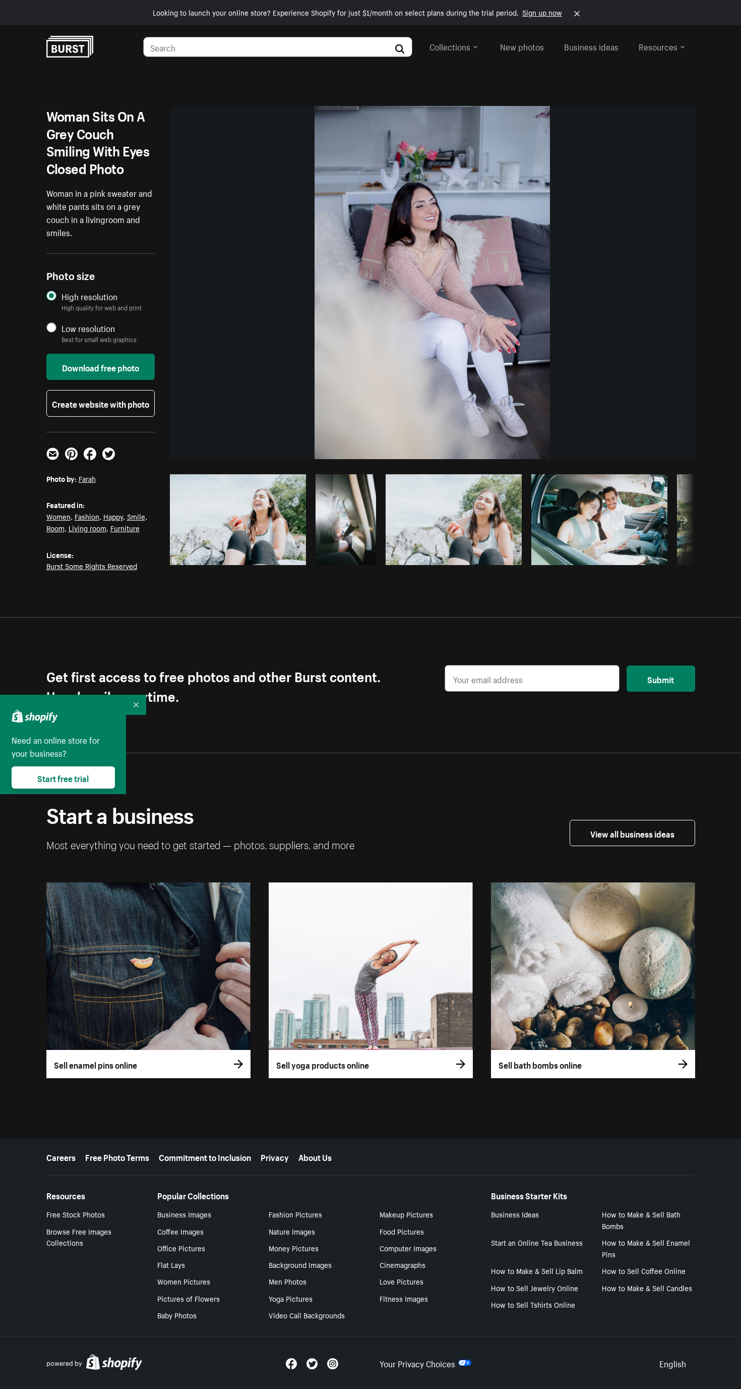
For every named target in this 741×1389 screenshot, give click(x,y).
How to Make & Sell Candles (647, 1287)
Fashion (87, 516)
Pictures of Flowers (188, 1298)
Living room (87, 527)
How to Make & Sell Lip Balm (537, 1270)
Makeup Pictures (406, 1213)
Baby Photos (177, 1314)
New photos (522, 45)
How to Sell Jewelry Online (534, 1287)
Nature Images (292, 1231)
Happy (113, 516)
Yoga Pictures (291, 1298)
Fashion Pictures (295, 1213)
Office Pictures (181, 1247)
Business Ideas (515, 1213)
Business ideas (591, 45)
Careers (61, 1156)
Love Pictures (401, 1281)
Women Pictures (183, 1281)
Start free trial (63, 777)
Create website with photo (100, 403)
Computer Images (408, 1247)
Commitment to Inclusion (205, 1156)
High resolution (89, 296)
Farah (87, 478)
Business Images (184, 1213)
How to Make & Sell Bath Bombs (641, 1219)
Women (58, 516)
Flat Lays (171, 1264)
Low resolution (88, 328)
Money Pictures (294, 1247)
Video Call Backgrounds (307, 1314)
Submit (660, 678)
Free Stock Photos (75, 1213)
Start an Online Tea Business (537, 1242)
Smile (136, 516)
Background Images (300, 1264)
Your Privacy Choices (417, 1362)
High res (236, 554)
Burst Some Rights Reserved (91, 565)
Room (55, 527)
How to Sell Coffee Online (644, 1270)
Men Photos (287, 1281)
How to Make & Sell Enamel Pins (646, 1248)
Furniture (125, 527)
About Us (315, 1156)
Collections (449, 45)
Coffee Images (180, 1231)
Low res (275, 554)
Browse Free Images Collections (78, 1237)
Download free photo (100, 366)
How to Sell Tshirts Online (533, 1304)
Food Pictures (402, 1231)
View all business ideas (632, 833)
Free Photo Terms (117, 1156)
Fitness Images (404, 1298)
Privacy (275, 1156)
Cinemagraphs (402, 1264)
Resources (658, 45)
